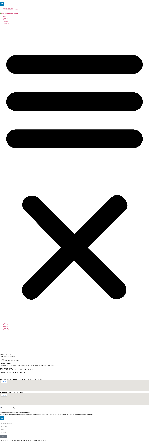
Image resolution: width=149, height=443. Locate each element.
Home (4, 16)
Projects (5, 21)
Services (5, 20)
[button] (74, 173)
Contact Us (6, 23)
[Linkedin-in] (2, 4)
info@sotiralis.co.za (9, 356)
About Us (5, 18)
